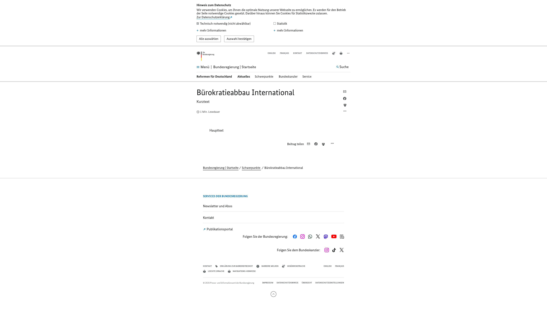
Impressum (267, 283)
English (272, 53)
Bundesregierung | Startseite (220, 168)
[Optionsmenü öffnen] (345, 111)
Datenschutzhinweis (317, 53)
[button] (348, 53)
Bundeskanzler (288, 76)
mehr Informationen (213, 30)
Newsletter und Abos (218, 206)
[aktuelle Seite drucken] (345, 105)
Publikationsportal (219, 229)
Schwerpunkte (264, 76)
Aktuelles (243, 76)
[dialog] (273, 23)
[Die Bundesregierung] (205, 56)
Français (284, 53)
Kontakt (297, 53)
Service (308, 76)
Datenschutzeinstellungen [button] (329, 283)
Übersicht (307, 283)
